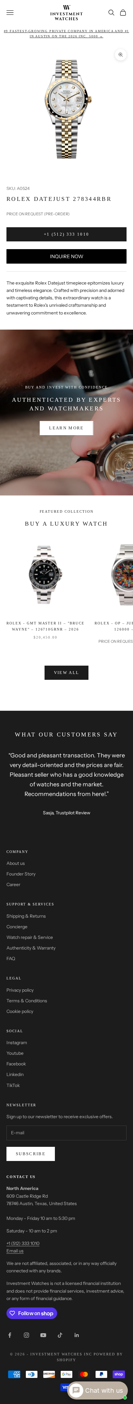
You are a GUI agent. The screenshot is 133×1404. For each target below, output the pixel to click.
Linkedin (15, 1074)
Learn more (66, 428)
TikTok (13, 1085)
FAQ (10, 958)
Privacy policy (20, 990)
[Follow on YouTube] (43, 1335)
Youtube (15, 1053)
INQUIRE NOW (66, 256)
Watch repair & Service (29, 937)
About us (15, 863)
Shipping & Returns (26, 916)
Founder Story (21, 874)
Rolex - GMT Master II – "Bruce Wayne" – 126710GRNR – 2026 (45, 626)
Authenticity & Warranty (31, 948)
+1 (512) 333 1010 (66, 234)
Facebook (16, 1064)
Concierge (16, 927)
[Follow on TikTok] (60, 1335)
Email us (15, 1251)
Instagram (16, 1042)
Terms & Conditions (26, 1001)
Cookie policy (19, 1011)
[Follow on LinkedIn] (77, 1335)
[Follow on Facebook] (9, 1335)
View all (66, 672)
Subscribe (31, 1153)
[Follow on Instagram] (26, 1335)
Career (13, 884)
